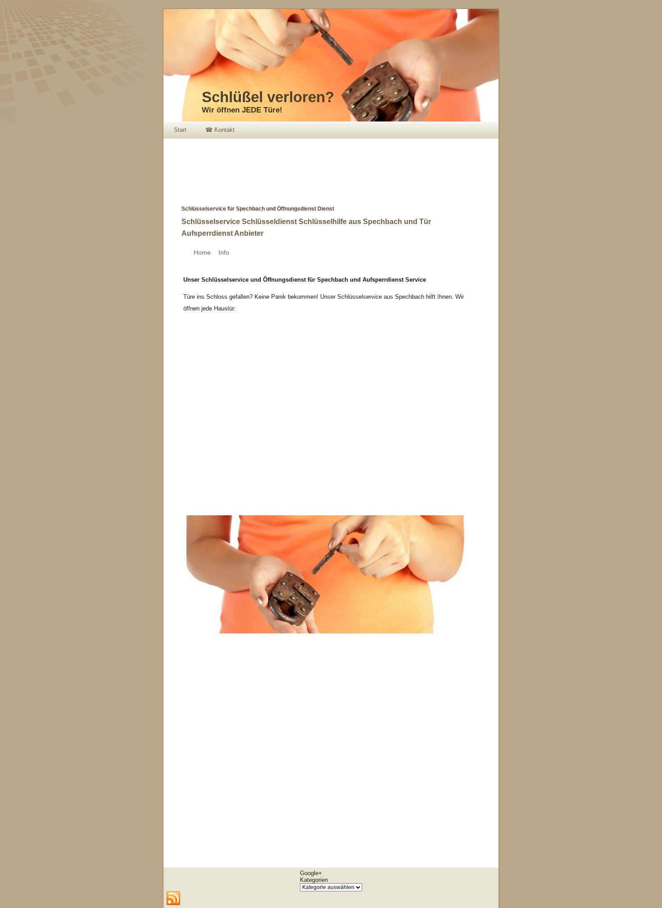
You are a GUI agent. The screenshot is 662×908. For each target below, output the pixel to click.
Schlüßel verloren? (268, 97)
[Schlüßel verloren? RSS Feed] (173, 898)
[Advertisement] (327, 165)
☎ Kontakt (220, 129)
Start (180, 129)
